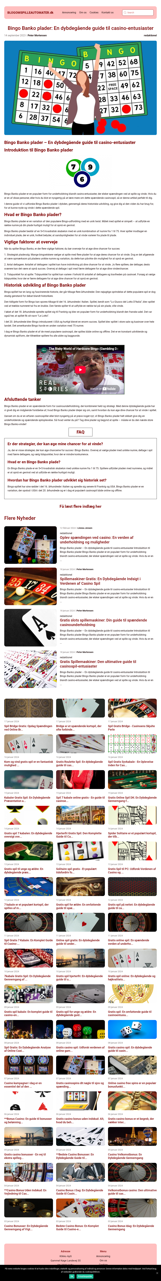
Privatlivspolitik (85, 1276)
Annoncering (69, 12)
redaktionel (150, 35)
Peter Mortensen (37, 35)
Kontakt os (108, 12)
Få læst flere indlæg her (80, 506)
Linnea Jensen (85, 528)
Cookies (94, 12)
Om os (82, 12)
